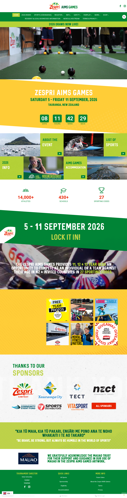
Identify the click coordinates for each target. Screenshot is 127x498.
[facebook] (120, 6)
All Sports (63, 477)
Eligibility (64, 486)
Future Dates (100, 477)
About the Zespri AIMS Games (100, 481)
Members (64, 496)
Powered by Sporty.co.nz (27, 496)
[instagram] (125, 6)
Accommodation (63, 490)
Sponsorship (64, 481)
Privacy (100, 490)
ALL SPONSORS (104, 405)
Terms (100, 486)
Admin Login (101, 496)
